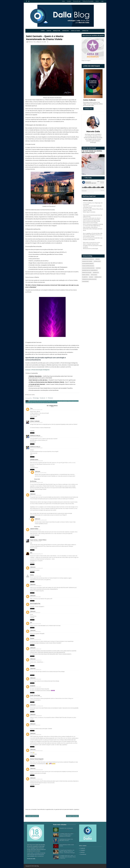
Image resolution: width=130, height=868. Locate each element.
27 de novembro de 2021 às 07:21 (37, 769)
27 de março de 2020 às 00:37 (36, 696)
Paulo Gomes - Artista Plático (38, 540)
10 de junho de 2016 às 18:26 (36, 576)
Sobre (63, 1)
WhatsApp (36, 398)
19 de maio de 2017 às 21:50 (36, 639)
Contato (69, 1)
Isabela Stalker (34, 528)
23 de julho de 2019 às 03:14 (36, 687)
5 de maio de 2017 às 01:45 (36, 631)
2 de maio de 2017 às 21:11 (35, 612)
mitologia (94, 274)
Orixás (97, 259)
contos (98, 268)
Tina (31, 408)
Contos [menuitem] (49, 30)
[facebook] (26, 1)
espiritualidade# (63, 401)
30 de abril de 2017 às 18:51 (35, 596)
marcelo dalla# (29, 402)
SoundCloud (83, 854)
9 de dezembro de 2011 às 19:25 (36, 447)
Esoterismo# (56, 401)
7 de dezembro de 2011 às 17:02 (36, 409)
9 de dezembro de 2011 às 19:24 (36, 436)
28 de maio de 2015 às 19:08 (36, 541)
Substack (82, 852)
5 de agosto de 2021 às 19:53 (36, 734)
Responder (32, 418)
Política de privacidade (88, 1)
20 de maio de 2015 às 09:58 (36, 495)
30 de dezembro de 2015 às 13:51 (37, 568)
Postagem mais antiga (72, 816)
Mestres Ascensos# (38, 402)
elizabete (32, 685)
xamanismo (85, 281)
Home (97, 1)
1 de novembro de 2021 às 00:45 (37, 750)
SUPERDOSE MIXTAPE (90, 192)
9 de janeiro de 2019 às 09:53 (41, 472)
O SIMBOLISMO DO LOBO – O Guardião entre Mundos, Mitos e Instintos (68, 857)
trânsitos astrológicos (89, 279)
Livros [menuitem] (42, 30)
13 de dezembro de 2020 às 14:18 (37, 706)
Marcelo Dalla (84, 192)
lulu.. (31, 552)
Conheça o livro (88, 108)
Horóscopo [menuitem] (65, 30)
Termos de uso (76, 1)
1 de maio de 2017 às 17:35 (35, 604)
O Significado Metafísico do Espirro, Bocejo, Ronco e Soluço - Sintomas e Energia (67, 851)
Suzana (32, 638)
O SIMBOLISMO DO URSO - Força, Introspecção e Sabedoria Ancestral (67, 835)
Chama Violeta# (33, 401)
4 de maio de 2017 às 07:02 (36, 623)
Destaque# (40, 401)
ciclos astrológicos (88, 268)
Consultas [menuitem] (85, 30)
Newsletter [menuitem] (56, 30)
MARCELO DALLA (35, 435)
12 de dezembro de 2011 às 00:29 (37, 460)
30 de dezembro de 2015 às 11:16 (37, 553)
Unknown (37, 471)
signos (91, 276)
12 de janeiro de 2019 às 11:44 (36, 660)
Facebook (42, 398)
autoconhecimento (87, 263)
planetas (84, 276)
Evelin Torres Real (35, 695)
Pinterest (50, 398)
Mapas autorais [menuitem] (75, 30)
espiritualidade (86, 272)
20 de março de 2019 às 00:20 (41, 520)
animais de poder (87, 261)
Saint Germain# (53, 402)
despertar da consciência (89, 270)
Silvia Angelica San (35, 603)
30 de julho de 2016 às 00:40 (36, 585)
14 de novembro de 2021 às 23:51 (37, 760)
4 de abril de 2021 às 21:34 (35, 725)
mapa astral (85, 274)
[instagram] (29, 1)
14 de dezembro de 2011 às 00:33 (37, 482)
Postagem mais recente (32, 816)
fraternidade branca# (73, 401)
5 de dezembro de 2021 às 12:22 (36, 779)
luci (31, 622)
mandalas (96, 272)
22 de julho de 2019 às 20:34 (36, 679)
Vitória (32, 575)
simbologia (98, 276)
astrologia (97, 261)
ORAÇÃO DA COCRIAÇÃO (66, 828)
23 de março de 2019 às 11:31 (36, 669)
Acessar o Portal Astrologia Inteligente (37, 369)
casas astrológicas (88, 265)
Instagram (82, 850)
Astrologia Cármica (88, 259)
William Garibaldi (34, 421)
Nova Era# (46, 402)
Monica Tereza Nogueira (36, 759)
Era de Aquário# (48, 401)
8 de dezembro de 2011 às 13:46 (36, 422)
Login (102, 1)
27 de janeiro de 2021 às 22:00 (36, 715)
